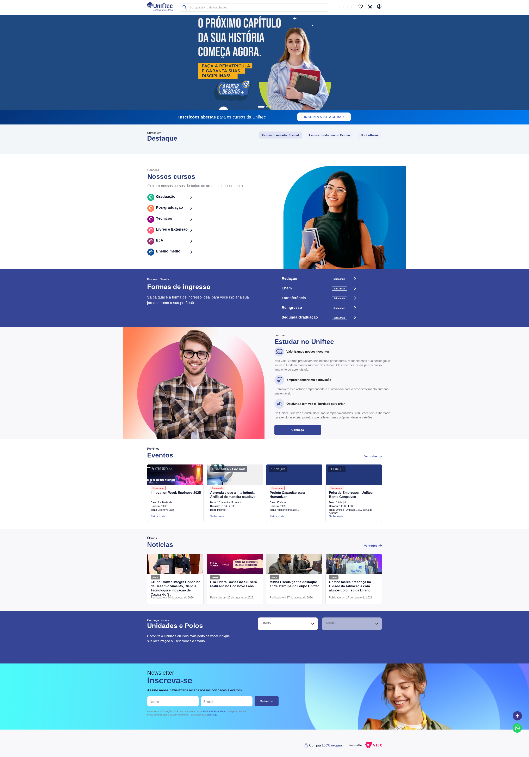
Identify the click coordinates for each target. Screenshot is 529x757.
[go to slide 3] (270, 107)
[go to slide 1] (261, 107)
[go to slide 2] (267, 107)
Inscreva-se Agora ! (324, 117)
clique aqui (212, 714)
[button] (283, 624)
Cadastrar (266, 701)
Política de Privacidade (214, 711)
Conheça (297, 429)
